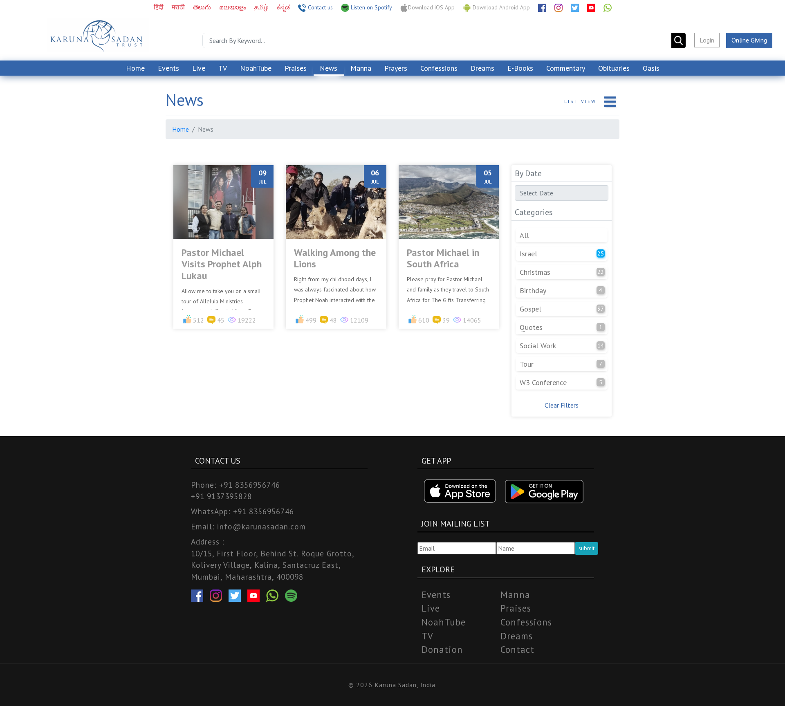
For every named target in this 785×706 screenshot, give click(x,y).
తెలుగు (203, 7)
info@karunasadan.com (261, 526)
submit (586, 548)
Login (707, 40)
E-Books (520, 68)
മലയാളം (233, 7)
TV (222, 68)
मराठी (179, 7)
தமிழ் (262, 7)
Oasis (651, 68)
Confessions (439, 68)
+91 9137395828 (221, 496)
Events (168, 68)
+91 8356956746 (249, 485)
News (328, 68)
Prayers (395, 68)
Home (135, 68)
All (524, 235)
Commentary (565, 68)
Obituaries (614, 68)
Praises (296, 68)
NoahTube (255, 68)
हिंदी (159, 7)
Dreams (482, 68)
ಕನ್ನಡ (284, 7)
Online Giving (749, 40)
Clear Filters (562, 405)
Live (198, 68)
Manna (360, 68)
